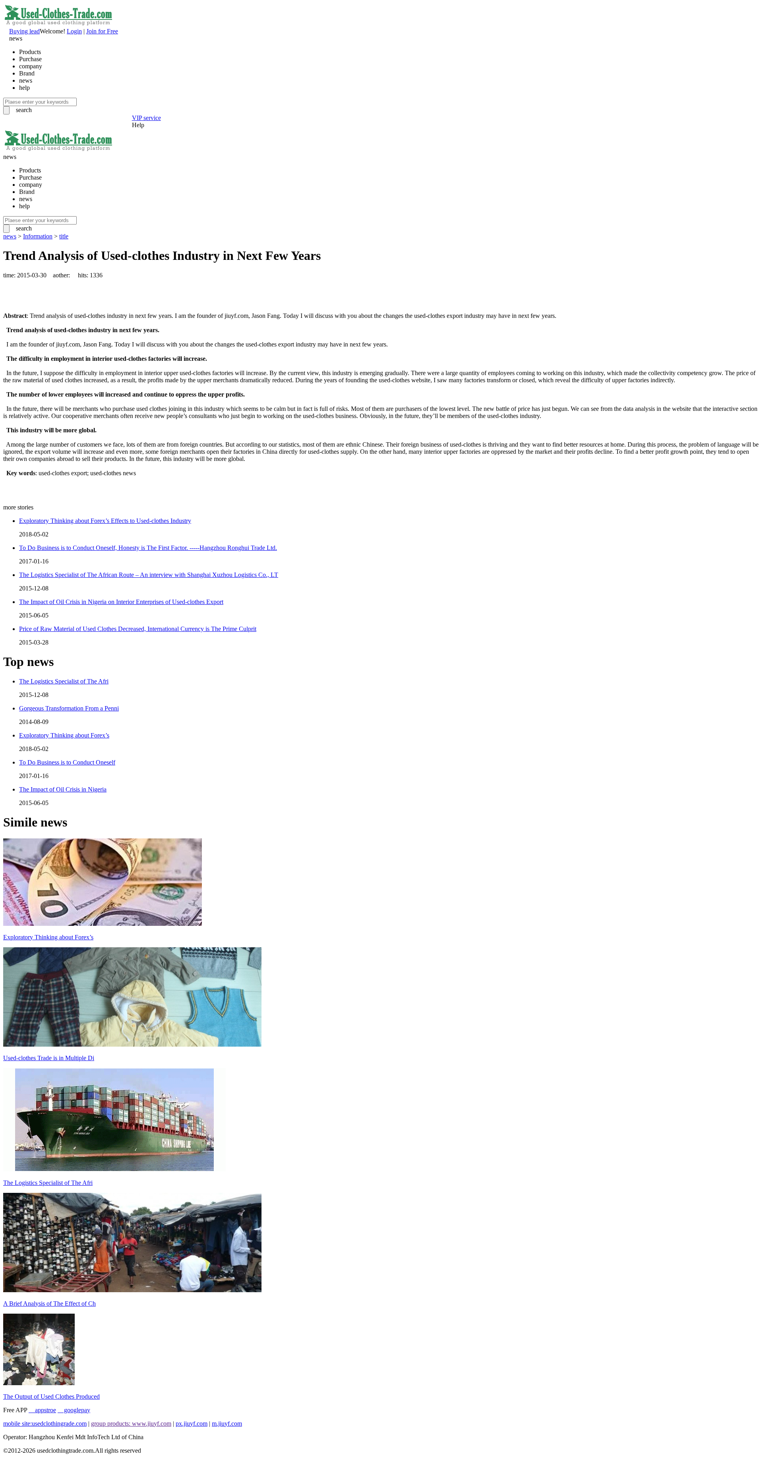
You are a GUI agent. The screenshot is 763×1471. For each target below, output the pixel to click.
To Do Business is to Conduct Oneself (67, 762)
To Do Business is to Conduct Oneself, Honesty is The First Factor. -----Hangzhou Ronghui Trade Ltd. (148, 547)
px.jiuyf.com (191, 1423)
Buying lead (24, 31)
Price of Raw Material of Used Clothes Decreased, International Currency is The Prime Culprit (137, 628)
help (24, 87)
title (63, 236)
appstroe (42, 1410)
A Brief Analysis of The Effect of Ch (49, 1303)
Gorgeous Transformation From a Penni (69, 708)
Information (37, 236)
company (30, 66)
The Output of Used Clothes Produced (51, 1396)
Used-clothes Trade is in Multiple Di (48, 1058)
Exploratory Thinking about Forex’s (64, 735)
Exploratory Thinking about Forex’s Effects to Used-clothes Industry (105, 520)
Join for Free (102, 31)
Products (30, 51)
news (25, 80)
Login (74, 31)
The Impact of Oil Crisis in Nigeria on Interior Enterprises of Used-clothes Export (121, 601)
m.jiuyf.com (227, 1423)
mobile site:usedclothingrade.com (45, 1423)
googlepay (74, 1410)
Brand (27, 73)
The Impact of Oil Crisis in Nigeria (63, 789)
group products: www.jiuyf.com (131, 1423)
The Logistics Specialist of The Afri (63, 681)
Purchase (30, 59)
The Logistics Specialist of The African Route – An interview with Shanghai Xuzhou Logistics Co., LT (148, 574)
